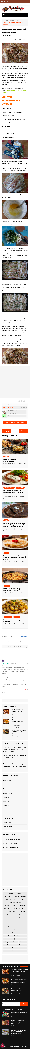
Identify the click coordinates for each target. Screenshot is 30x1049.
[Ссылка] (18, 647)
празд (22, 948)
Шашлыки (21, 920)
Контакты (25, 1046)
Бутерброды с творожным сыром (15, 896)
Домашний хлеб (10, 905)
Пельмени (22, 911)
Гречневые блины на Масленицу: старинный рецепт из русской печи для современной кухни (14, 524)
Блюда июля (7, 805)
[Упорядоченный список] (11, 647)
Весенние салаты (11, 899)
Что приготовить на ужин (10, 847)
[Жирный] (3, 647)
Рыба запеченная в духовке (15, 422)
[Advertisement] (15, 382)
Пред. (7, 431)
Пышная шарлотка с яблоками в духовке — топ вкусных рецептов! (19, 1022)
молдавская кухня (11, 942)
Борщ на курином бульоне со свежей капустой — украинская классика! (19, 1031)
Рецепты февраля (8, 784)
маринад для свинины (15, 939)
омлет (9, 945)
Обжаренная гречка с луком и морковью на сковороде (19, 1013)
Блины (6, 456)
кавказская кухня (19, 929)
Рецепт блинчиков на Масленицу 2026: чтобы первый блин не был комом (14, 557)
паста (21, 945)
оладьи (22, 942)
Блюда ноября (7, 822)
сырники (15, 951)
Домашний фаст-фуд (15, 902)
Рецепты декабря (8, 826)
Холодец (9, 920)
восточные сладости (15, 926)
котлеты (15, 932)
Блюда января (7, 780)
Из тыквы (7, 908)
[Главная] (1, 1)
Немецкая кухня (10, 911)
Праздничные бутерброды (15, 914)
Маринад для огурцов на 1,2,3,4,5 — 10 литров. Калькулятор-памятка (14, 749)
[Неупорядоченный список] (13, 647)
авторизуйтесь (24, 636)
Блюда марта (7, 789)
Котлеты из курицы (19, 908)
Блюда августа (7, 809)
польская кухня (11, 948)
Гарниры (7, 586)
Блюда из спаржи (15, 893)
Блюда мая (6, 797)
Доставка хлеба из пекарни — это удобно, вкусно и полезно (18, 711)
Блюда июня (7, 801)
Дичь (23, 899)
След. (22, 431)
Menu (6, 14)
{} (20, 646)
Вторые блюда (20, 487)
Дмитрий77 (8, 592)
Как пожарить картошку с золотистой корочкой (12, 589)
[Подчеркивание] (7, 647)
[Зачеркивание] (9, 647)
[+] (22, 647)
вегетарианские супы (15, 923)
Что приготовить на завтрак (11, 839)
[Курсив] (5, 647)
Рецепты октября (8, 818)
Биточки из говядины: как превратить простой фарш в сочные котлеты (13, 492)
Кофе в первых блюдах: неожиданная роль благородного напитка (19, 721)
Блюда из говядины (9, 487)
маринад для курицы (15, 935)
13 (13, 1026)
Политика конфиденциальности (11, 1046)
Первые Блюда (7, 39)
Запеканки (22, 905)
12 (13, 1035)
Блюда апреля (7, 793)
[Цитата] (15, 647)
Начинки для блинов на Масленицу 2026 (11, 460)
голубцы (7, 929)
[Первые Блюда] (4, 412)
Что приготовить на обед (10, 843)
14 (13, 1016)
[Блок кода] (16, 647)
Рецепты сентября (8, 814)
